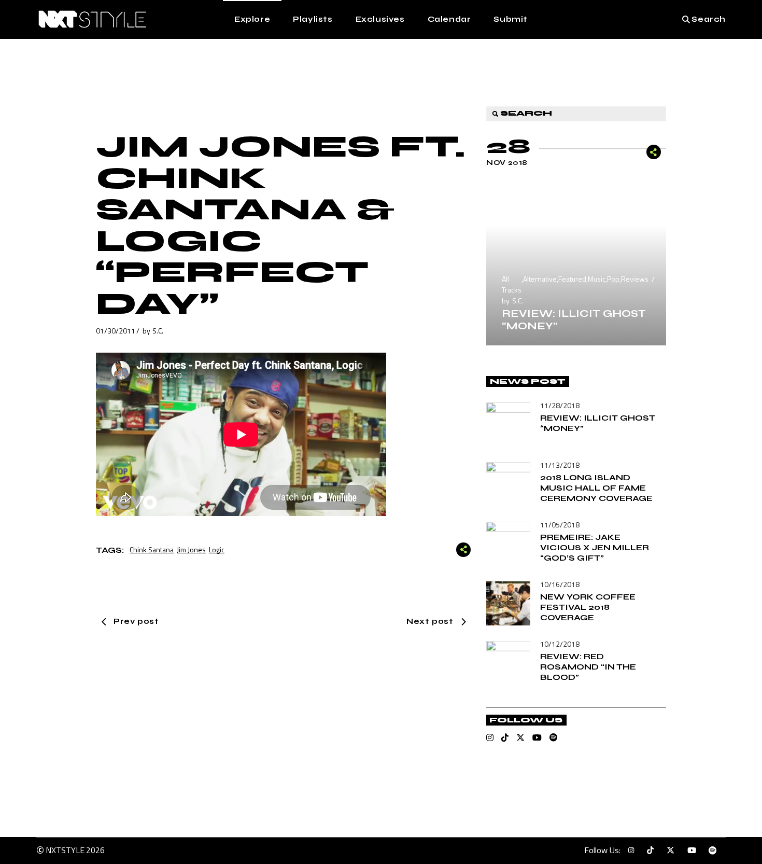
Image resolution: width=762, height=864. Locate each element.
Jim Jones (191, 549)
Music (596, 278)
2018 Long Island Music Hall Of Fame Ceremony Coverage (596, 487)
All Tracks (511, 284)
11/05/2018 (560, 524)
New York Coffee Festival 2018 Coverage (588, 607)
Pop (613, 278)
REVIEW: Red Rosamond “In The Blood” (588, 666)
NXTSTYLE (65, 850)
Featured (572, 278)
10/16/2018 (560, 584)
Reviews (634, 278)
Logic (216, 549)
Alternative (540, 278)
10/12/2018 (560, 643)
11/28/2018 (560, 405)
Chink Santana (152, 549)
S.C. (157, 330)
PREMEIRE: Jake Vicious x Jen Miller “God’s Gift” (594, 547)
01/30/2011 (115, 330)
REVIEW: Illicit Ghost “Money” (574, 319)
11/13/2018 (560, 464)
